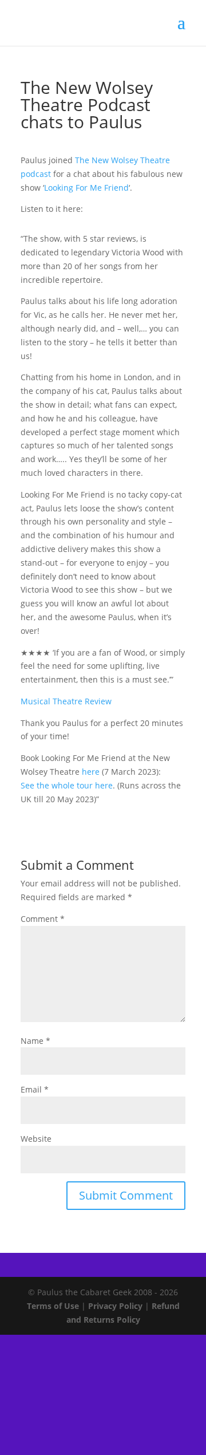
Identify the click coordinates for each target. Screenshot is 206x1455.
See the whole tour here (67, 785)
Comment (43, 918)
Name (35, 1040)
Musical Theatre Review (66, 701)
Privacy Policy (115, 1305)
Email (35, 1089)
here (91, 771)
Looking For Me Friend (86, 187)
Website (36, 1138)
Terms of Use (53, 1305)
